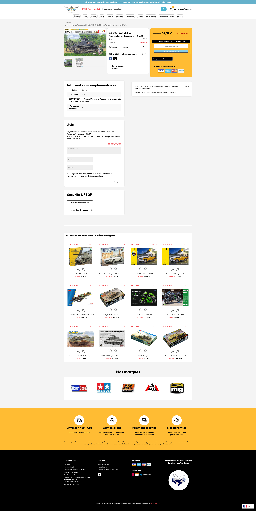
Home (66, 25)
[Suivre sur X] (115, 58)
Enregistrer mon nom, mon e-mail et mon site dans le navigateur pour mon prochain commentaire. (89, 174)
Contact (180, 16)
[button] (102, 32)
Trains (102, 16)
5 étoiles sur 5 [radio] (120, 144)
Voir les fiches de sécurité (80, 203)
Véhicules (76, 16)
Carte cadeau (151, 16)
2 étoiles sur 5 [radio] (112, 144)
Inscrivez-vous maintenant (171, 51)
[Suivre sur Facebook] (110, 58)
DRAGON (143, 43)
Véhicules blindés (84, 25)
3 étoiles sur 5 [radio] (114, 144)
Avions (85, 16)
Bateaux (93, 16)
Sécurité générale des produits (82, 210)
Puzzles (140, 16)
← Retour (67, 23)
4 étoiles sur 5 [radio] (117, 144)
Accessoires (130, 16)
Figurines (110, 16)
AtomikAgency (155, 503)
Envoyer (117, 182)
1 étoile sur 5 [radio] (109, 144)
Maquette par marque (166, 16)
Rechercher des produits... (113, 9)
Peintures (119, 16)
